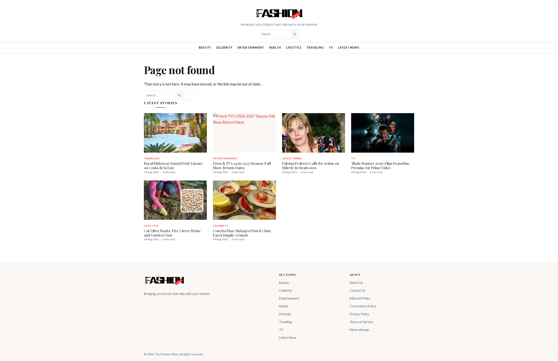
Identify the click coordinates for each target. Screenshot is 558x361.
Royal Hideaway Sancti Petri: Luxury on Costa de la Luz (173, 165)
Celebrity (224, 47)
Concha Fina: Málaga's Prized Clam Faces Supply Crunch (242, 232)
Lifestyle (293, 47)
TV (331, 47)
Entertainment (250, 47)
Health (275, 47)
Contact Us (358, 290)
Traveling (315, 47)
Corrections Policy (363, 306)
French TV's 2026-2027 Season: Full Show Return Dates (242, 165)
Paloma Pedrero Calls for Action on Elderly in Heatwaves (310, 165)
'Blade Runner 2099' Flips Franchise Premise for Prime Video (380, 165)
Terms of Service (361, 322)
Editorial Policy (360, 298)
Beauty (205, 47)
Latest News (348, 47)
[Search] (295, 34)
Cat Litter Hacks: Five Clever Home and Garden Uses (172, 232)
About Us (356, 282)
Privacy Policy (359, 314)
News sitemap (359, 330)
